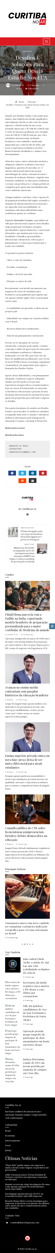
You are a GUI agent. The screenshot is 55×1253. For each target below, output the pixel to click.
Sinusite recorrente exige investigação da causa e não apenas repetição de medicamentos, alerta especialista (27, 1186)
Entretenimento (12, 1141)
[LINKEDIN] (32, 473)
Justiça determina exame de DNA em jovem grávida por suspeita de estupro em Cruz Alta (35, 1066)
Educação (27, 51)
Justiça (8, 1150)
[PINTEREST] (43, 473)
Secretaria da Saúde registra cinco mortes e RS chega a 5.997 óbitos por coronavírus (36, 989)
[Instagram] (27, 1238)
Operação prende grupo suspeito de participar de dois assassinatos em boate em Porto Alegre (36, 1037)
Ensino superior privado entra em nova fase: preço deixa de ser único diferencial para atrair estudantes (27, 761)
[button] (22, 944)
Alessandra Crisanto (23, 220)
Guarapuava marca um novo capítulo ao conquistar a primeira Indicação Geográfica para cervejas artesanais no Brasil (27, 928)
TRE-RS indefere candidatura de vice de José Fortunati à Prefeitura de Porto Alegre (35, 1012)
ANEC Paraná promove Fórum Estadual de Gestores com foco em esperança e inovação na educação (26, 1177)
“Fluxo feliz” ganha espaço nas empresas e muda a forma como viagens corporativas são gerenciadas (27, 1167)
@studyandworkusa (14, 435)
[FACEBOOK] (12, 473)
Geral (7, 1145)
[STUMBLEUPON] (22, 480)
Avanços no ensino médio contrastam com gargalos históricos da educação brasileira (26, 691)
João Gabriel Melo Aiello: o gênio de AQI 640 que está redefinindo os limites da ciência (36, 965)
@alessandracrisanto (15, 428)
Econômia (10, 1136)
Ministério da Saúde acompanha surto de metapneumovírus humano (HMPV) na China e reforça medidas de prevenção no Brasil (21, 553)
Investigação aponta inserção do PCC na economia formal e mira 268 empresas (24, 1195)
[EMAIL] (32, 480)
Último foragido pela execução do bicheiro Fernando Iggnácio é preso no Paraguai (31, 534)
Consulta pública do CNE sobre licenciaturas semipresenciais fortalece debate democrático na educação (26, 833)
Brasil (8, 1131)
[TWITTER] (22, 473)
